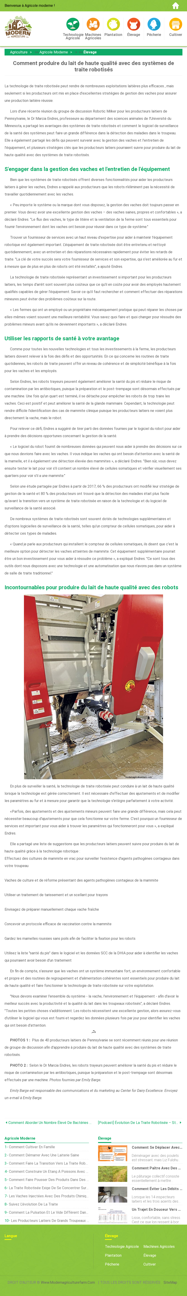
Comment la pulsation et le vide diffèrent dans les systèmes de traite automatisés (49, 1212)
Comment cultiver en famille (32, 1147)
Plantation (113, 1255)
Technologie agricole (122, 1246)
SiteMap (170, 1282)
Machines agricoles (159, 1246)
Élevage (90, 52)
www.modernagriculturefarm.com (68, 1282)
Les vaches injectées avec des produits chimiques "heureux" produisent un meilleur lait (49, 1196)
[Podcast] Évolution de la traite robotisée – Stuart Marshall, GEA (138, 1123)
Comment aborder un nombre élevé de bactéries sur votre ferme (51, 1123)
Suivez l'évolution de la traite (33, 1204)
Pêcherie (112, 1264)
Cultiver (149, 1264)
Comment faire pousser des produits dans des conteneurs (49, 1179)
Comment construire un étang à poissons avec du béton (49, 1171)
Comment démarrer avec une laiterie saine (44, 1155)
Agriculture (19, 52)
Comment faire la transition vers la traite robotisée (49, 1163)
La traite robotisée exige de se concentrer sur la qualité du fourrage (49, 1188)
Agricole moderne (53, 52)
